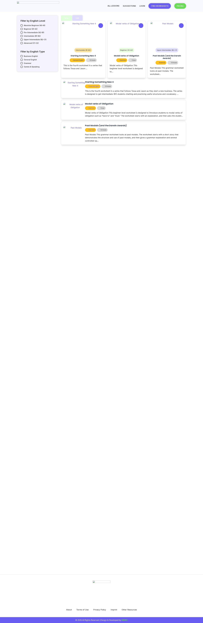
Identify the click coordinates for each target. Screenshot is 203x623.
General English (78, 60)
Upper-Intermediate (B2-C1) (167, 50)
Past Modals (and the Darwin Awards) (167, 57)
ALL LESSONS (113, 6)
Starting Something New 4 (83, 55)
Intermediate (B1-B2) (83, 50)
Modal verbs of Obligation (126, 55)
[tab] (66, 18)
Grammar (123, 60)
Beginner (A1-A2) (126, 50)
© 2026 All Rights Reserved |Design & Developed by (101, 620)
